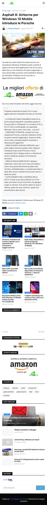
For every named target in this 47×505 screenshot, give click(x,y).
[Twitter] (21, 214)
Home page (6, 11)
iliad (30, 392)
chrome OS (32, 388)
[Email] (30, 214)
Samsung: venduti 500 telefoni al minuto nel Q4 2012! (29, 450)
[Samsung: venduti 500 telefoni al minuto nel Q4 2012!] (7, 452)
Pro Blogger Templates (19, 499)
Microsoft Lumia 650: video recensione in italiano (10, 270)
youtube (6, 395)
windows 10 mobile (19, 11)
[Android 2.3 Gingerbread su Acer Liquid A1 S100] (7, 462)
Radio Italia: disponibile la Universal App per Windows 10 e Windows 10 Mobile (34, 243)
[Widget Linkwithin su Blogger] (7, 432)
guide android (8, 392)
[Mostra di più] (35, 214)
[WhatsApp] (26, 214)
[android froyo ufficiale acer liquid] (7, 442)
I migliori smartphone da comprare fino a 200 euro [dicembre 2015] (34, 297)
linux (37, 392)
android (15, 388)
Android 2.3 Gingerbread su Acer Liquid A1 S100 (29, 460)
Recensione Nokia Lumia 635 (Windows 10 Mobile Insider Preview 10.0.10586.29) (11, 299)
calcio (23, 388)
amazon (6, 388)
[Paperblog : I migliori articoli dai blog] (7, 481)
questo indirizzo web (17, 203)
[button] (3, 3)
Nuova (5, 332)
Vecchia (41, 332)
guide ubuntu (21, 392)
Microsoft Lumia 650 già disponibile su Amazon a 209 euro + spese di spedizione (34, 272)
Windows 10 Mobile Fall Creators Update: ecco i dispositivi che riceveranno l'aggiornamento (11, 243)
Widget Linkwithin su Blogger (25, 430)
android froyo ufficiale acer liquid (26, 440)
